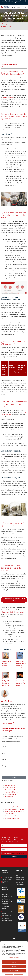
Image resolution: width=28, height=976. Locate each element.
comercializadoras (8, 97)
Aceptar (14, 962)
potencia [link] (3, 40)
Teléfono (4, 759)
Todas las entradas (7, 723)
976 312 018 (16, 7)
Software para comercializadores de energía (14, 600)
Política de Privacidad (18, 974)
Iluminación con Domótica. (13, 816)
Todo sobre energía (10, 794)
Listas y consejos (10, 787)
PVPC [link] (15, 42)
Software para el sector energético (11, 24)
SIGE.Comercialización (11, 792)
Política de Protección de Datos (17, 853)
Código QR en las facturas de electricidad (6, 683)
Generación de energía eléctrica (6, 663)
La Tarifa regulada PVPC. (12, 818)
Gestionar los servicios (14, 957)
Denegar (14, 966)
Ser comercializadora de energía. (14, 809)
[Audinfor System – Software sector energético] (5, 7)
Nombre (4, 747)
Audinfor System (10, 785)
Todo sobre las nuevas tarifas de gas (20, 683)
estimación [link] (15, 632)
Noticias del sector (6, 26)
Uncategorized (9, 796)
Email (3, 753)
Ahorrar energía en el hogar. (13, 807)
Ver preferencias (14, 970)
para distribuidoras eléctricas (12, 612)
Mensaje (4, 766)
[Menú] (24, 7)
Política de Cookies (9, 974)
